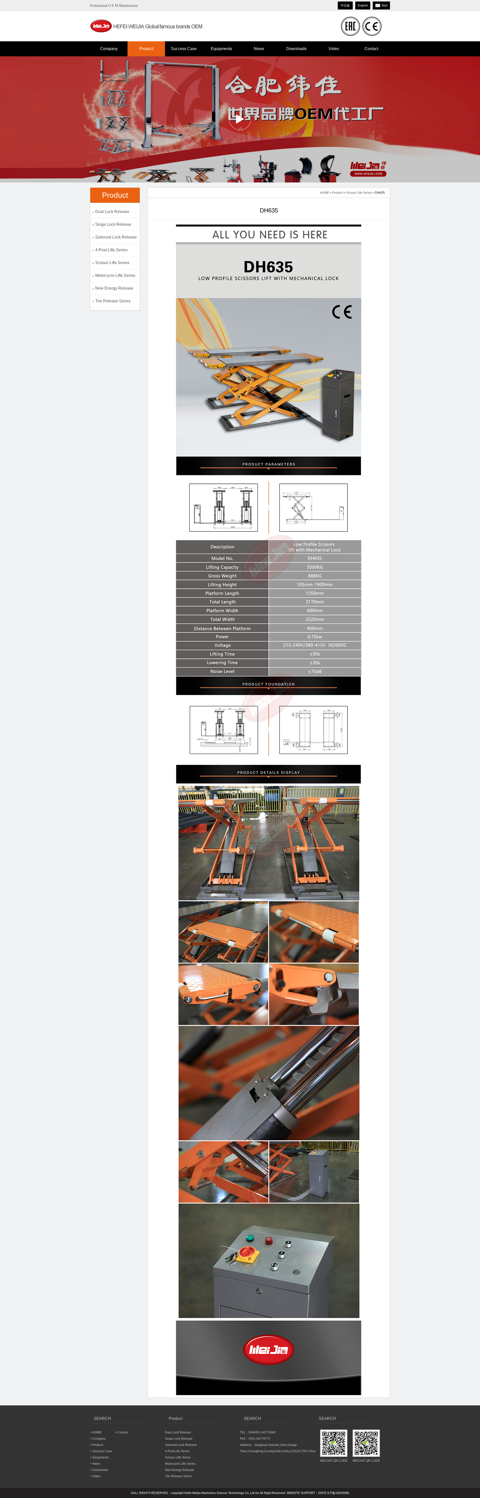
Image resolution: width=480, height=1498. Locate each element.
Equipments (221, 49)
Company (109, 49)
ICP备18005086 (338, 1493)
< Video (95, 1476)
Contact (371, 49)
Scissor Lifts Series (112, 263)
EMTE (322, 1493)
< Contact (121, 1432)
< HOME (96, 1432)
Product (146, 49)
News (259, 49)
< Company (98, 1438)
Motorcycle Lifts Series (115, 275)
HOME (324, 192)
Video (333, 49)
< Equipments (99, 1457)
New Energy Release (114, 288)
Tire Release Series (112, 301)
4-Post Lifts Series (111, 250)
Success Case (184, 49)
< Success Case (101, 1451)
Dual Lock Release (112, 211)
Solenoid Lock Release (116, 237)
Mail (385, 5)
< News (95, 1463)
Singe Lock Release (113, 224)
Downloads (296, 49)
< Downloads (99, 1470)
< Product (96, 1445)
